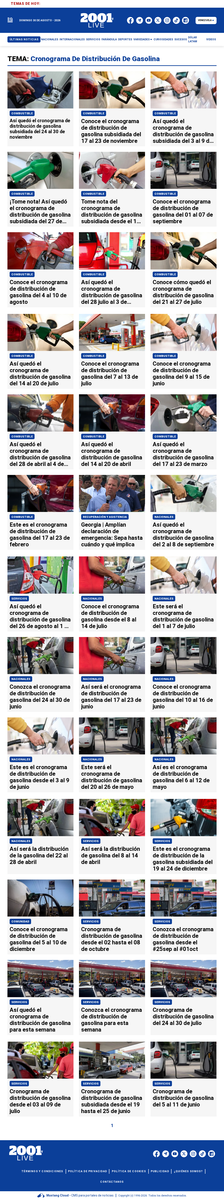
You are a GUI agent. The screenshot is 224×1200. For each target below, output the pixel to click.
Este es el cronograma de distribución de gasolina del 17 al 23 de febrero (40, 534)
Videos (211, 39)
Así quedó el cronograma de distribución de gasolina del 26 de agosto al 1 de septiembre (40, 619)
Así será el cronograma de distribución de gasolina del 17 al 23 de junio (111, 696)
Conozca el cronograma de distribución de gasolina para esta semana (111, 1020)
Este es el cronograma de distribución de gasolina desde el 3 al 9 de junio (39, 777)
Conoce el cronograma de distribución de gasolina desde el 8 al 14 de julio (110, 616)
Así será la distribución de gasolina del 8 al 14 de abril (110, 855)
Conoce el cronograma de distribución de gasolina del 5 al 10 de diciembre (39, 939)
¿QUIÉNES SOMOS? (188, 1171)
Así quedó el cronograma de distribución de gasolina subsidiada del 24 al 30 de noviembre (40, 129)
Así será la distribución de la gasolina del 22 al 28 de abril (39, 855)
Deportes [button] (125, 39)
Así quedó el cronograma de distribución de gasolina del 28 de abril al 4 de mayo (40, 457)
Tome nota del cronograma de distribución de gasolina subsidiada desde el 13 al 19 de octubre (111, 214)
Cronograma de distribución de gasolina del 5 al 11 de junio (183, 1098)
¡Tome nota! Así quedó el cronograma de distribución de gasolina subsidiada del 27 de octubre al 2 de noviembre (40, 218)
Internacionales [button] (72, 39)
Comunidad (20, 921)
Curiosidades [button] (163, 39)
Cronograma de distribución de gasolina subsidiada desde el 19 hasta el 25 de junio (111, 1101)
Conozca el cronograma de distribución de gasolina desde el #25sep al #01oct (183, 939)
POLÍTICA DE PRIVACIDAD (87, 1171)
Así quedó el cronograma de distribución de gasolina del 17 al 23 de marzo (183, 454)
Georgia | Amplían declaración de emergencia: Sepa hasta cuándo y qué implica (112, 534)
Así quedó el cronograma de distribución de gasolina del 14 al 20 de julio (40, 373)
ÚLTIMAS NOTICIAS (24, 39)
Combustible (22, 113)
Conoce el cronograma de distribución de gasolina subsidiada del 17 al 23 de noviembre (111, 131)
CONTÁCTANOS (112, 1181)
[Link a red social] (156, 1153)
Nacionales (163, 517)
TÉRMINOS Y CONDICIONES (42, 1171)
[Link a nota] (40, 89)
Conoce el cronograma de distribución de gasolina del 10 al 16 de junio (183, 696)
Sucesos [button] (180, 39)
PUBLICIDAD (160, 1171)
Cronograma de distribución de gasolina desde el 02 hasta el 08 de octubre (111, 939)
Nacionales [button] (49, 39)
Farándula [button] (109, 39)
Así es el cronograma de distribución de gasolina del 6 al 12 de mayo (181, 777)
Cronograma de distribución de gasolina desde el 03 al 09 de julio (40, 1101)
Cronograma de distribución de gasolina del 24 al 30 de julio (183, 1016)
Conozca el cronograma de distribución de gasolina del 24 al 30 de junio (40, 696)
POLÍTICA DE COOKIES (129, 1171)
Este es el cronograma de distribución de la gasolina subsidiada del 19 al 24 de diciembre (183, 859)
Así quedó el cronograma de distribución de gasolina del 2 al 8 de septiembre (183, 534)
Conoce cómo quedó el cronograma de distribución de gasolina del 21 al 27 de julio (183, 292)
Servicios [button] (93, 39)
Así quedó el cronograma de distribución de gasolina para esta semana (40, 1020)
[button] (10, 20)
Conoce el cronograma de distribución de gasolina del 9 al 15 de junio (182, 373)
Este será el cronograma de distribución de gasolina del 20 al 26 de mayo (111, 777)
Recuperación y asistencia (105, 517)
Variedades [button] (141, 39)
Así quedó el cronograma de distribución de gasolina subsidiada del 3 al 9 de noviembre (183, 134)
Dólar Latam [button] (192, 39)
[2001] (97, 20)
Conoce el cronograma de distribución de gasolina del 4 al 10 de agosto (39, 292)
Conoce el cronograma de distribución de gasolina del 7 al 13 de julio (110, 373)
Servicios (19, 598)
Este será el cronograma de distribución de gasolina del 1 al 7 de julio (183, 616)
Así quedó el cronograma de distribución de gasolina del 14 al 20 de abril (111, 454)
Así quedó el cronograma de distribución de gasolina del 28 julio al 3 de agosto (111, 295)
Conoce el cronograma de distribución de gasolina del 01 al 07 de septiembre (183, 211)
